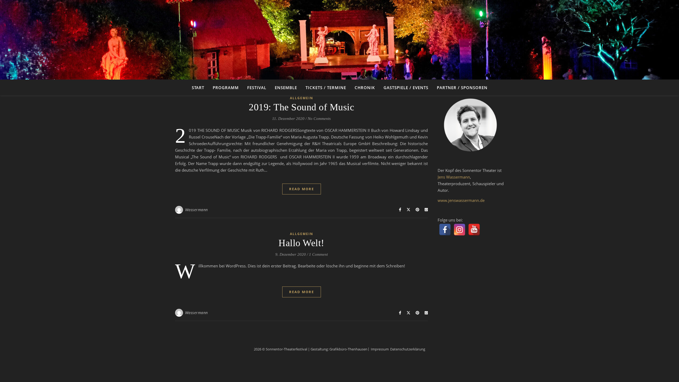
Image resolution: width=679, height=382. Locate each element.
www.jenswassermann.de (461, 200)
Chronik (365, 87)
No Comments (319, 118)
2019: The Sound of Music (301, 107)
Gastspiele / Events (406, 87)
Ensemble (286, 87)
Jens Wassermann (454, 177)
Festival (256, 87)
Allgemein (301, 98)
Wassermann (196, 209)
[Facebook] (445, 230)
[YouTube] (474, 230)
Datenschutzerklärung (407, 349)
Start (198, 87)
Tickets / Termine (326, 87)
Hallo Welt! (301, 243)
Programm (226, 87)
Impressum (380, 349)
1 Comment (318, 254)
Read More (301, 188)
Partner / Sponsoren (462, 87)
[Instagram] (459, 230)
